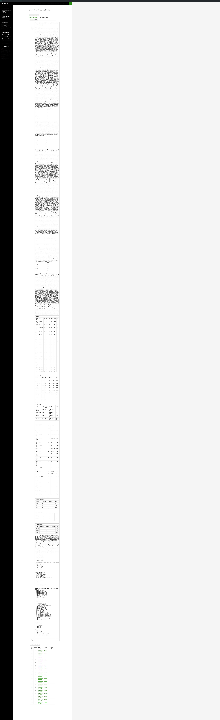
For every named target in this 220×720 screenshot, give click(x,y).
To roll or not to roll (4, 18)
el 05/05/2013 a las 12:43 (40, 663)
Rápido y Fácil (5, 3)
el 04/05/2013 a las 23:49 (40, 685)
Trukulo (45, 650)
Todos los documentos (33, 14)
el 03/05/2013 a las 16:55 (40, 703)
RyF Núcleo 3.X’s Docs (33, 17)
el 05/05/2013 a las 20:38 (40, 660)
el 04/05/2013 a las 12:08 (40, 691)
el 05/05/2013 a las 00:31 (40, 679)
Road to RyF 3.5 (4, 12)
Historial (36, 19)
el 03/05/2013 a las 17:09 (40, 700)
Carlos (40, 24)
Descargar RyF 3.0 (50, 3)
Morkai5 (45, 668)
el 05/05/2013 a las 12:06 (40, 666)
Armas (7, 42)
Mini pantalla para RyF (5, 24)
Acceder (3, 0)
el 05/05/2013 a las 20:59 (40, 654)
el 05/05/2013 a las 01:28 (40, 669)
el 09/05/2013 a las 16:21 (40, 651)
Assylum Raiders (6, 52)
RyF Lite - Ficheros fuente (7, 53)
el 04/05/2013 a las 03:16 (40, 697)
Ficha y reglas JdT (4, 26)
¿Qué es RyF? (44, 3)
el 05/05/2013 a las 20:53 (40, 657)
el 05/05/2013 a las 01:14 (40, 673)
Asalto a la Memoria (6, 51)
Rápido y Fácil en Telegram (6, 25)
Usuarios (67, 3)
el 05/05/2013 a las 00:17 (40, 682)
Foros (63, 3)
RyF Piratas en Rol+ (5, 28)
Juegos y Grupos (57, 3)
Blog (40, 3)
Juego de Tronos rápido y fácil (6, 27)
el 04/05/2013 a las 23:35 (40, 688)
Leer (31, 19)
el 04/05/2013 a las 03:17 (40, 694)
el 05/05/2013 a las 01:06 (40, 676)
